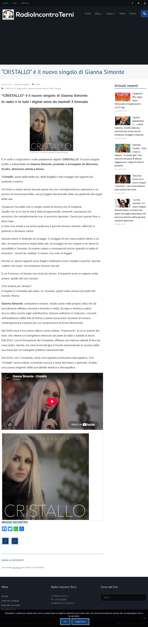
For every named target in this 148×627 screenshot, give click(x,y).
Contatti (5, 3)
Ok (65, 622)
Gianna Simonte (34, 88)
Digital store (22, 88)
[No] (144, 618)
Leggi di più (80, 622)
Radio (51, 88)
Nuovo (45, 88)
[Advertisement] (74, 43)
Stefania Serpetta (21, 84)
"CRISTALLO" (10, 88)
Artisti (37, 84)
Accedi (4, 596)
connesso (16, 567)
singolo (58, 88)
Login (15, 3)
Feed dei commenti (10, 605)
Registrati (25, 3)
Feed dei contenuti (10, 601)
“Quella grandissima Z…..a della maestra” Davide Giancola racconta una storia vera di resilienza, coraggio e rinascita (129, 126)
